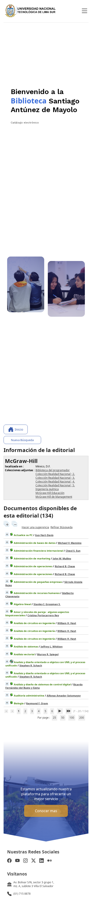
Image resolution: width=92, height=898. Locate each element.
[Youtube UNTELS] (17, 861)
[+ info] (7, 534)
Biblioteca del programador (53, 470)
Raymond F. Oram (37, 703)
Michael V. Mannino (70, 543)
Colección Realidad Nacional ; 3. (55, 478)
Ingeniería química (47, 489)
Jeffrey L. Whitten (52, 646)
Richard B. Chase (65, 566)
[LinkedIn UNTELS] (41, 861)
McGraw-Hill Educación (50, 493)
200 (81, 717)
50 (62, 717)
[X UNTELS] (33, 861)
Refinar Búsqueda (61, 527)
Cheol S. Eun (73, 550)
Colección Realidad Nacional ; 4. (55, 481)
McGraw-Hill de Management (54, 497)
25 (54, 717)
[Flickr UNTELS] (49, 861)
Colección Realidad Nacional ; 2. (55, 474)
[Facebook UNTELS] (9, 861)
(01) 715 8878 (22, 894)
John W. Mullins (62, 558)
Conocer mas (46, 810)
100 (71, 717)
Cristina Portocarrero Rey (43, 615)
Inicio (19, 429)
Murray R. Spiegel (48, 654)
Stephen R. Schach (30, 665)
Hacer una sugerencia (35, 527)
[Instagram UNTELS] (25, 861)
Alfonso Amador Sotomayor (64, 695)
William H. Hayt (66, 623)
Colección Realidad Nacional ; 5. (55, 485)
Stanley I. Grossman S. (47, 604)
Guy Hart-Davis (44, 535)
